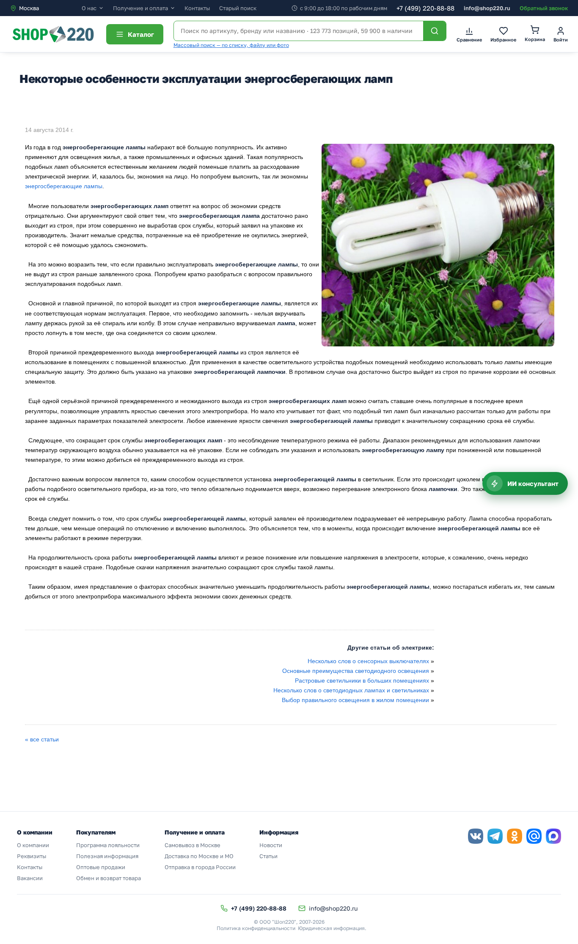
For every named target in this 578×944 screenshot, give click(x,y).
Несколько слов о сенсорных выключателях (368, 661)
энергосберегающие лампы (63, 186)
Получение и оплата (140, 8)
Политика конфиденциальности (256, 928)
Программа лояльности (108, 845)
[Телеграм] (495, 836)
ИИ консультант (533, 483)
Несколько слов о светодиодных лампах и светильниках (351, 690)
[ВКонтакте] (475, 836)
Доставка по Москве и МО (199, 856)
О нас (89, 8)
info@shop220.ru (487, 8)
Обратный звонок (544, 8)
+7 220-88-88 (425, 8)
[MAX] (553, 836)
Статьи (268, 856)
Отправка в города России (200, 867)
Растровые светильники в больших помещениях (362, 680)
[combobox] (45, 8)
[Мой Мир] (534, 836)
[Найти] (434, 31)
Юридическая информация (331, 928)
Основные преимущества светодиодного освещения (355, 670)
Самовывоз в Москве (192, 845)
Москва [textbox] (29, 8)
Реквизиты (31, 856)
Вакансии (30, 878)
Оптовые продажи (100, 867)
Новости (270, 845)
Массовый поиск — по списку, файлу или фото (231, 45)
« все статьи (42, 739)
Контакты (197, 8)
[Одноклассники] (514, 836)
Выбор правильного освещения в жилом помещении (355, 700)
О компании (33, 845)
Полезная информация (107, 856)
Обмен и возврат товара (108, 878)
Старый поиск (237, 8)
